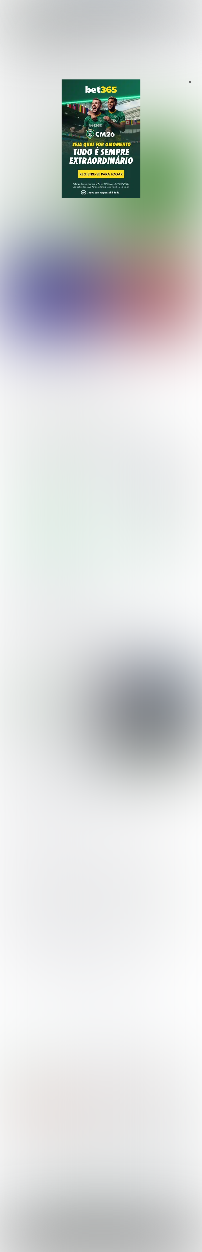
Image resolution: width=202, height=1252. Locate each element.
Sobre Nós (43, 1243)
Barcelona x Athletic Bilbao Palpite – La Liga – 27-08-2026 (58, 355)
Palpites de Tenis (19, 1170)
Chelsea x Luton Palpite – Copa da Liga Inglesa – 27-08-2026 (60, 372)
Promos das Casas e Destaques (83, 1154)
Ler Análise (52, 549)
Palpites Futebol (18, 1146)
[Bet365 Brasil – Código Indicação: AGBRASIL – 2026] (50, 489)
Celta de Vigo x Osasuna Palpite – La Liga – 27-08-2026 (55, 338)
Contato (160, 1243)
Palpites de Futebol (101, 231)
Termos (82, 1243)
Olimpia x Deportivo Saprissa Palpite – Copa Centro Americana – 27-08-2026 (76, 389)
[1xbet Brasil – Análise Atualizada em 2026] (151, 489)
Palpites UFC (15, 1154)
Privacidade (64, 1243)
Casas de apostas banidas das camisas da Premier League (49, 713)
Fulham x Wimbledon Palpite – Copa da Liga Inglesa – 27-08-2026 (65, 406)
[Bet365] (101, 145)
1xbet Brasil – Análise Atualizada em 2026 (159, 1064)
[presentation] (181, 748)
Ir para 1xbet (137, 541)
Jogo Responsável (137, 1243)
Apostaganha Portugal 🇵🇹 (168, 1158)
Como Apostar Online (73, 1162)
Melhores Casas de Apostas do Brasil (87, 1146)
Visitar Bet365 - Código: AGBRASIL (53, 541)
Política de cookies (105, 1243)
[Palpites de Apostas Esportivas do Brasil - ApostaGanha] (25, 6)
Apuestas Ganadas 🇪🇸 (165, 1166)
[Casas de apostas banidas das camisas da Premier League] (149, 711)
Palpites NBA (15, 1162)
